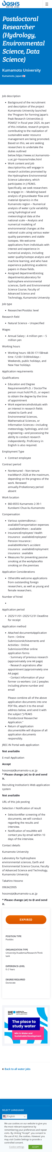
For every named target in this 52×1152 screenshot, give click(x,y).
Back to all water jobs (17, 1069)
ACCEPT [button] (35, 1147)
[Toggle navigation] (47, 4)
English (10, 1116)
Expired (26, 920)
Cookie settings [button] (16, 1146)
